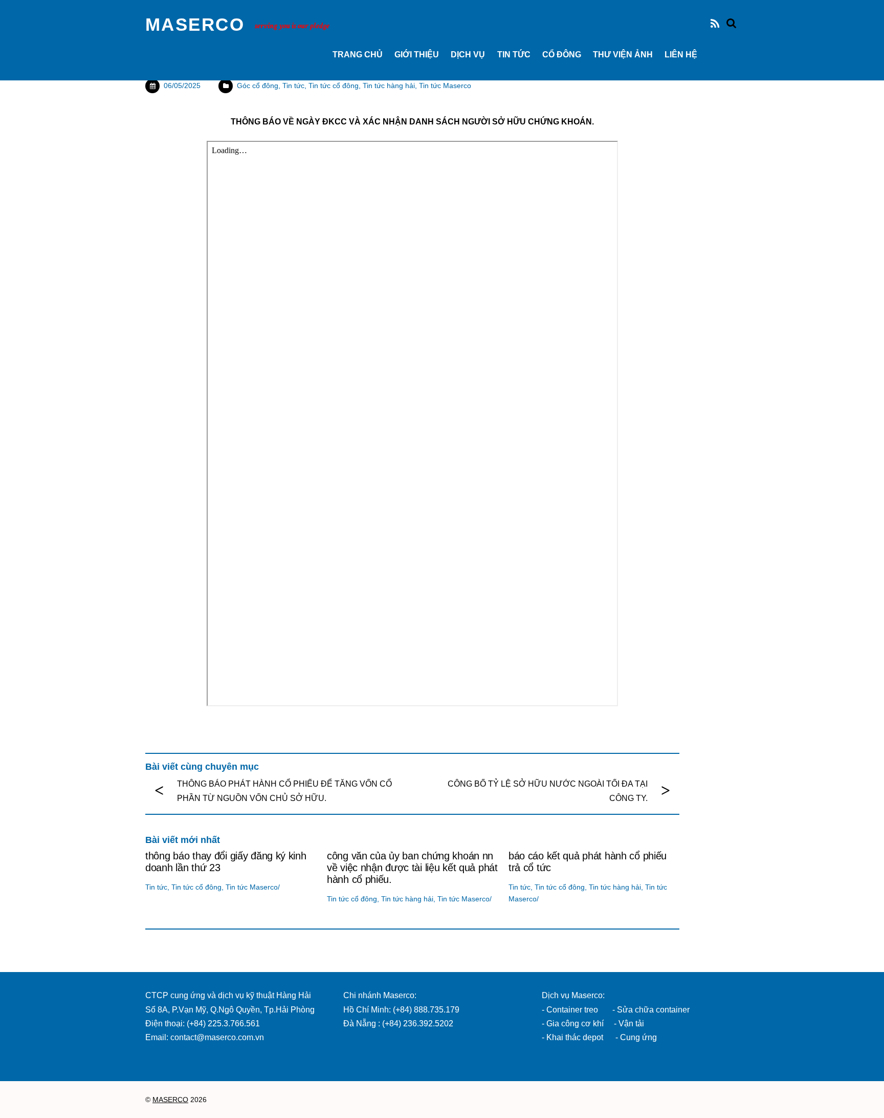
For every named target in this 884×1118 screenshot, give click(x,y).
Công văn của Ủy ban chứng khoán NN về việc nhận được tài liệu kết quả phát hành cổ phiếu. (412, 867)
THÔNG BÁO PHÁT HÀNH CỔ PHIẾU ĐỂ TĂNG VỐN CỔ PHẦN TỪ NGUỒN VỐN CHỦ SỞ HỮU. (284, 790)
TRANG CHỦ (358, 54)
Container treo (572, 1009)
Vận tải (631, 1023)
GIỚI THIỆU (416, 54)
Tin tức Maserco (445, 85)
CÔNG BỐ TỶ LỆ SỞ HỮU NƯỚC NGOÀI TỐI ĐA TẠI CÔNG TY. (548, 790)
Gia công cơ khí (576, 1023)
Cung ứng (637, 1037)
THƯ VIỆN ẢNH (623, 54)
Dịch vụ (468, 54)
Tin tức (514, 54)
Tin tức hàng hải (389, 85)
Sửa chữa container (653, 1009)
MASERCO (170, 1100)
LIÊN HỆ (681, 54)
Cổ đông (561, 54)
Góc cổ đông (257, 85)
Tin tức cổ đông (333, 85)
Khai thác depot (574, 1037)
